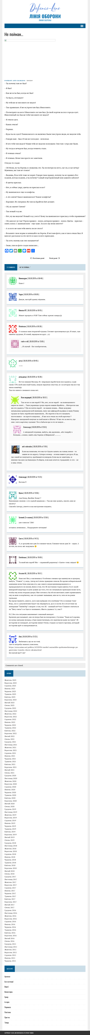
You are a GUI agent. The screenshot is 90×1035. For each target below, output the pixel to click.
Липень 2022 (9, 722)
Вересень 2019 (10, 817)
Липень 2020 (9, 789)
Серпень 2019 (10, 820)
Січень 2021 (9, 773)
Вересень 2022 (10, 716)
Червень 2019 (10, 826)
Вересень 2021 (10, 750)
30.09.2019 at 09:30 (34, 326)
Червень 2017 (10, 893)
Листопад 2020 (10, 778)
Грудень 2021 (10, 742)
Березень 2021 (10, 767)
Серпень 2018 (10, 854)
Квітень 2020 (9, 798)
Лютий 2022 (9, 736)
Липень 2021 (9, 756)
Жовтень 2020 (10, 781)
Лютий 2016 (9, 938)
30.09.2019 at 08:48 (35, 278)
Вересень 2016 (10, 919)
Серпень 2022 (10, 719)
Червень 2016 (10, 927)
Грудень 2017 (10, 876)
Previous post (38, 258)
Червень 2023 (10, 691)
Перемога (7, 1007)
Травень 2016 (10, 930)
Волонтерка (8, 992)
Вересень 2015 (10, 952)
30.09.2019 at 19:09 (34, 557)
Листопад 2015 (10, 947)
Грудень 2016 (10, 910)
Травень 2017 (10, 896)
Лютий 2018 (9, 871)
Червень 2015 (10, 961)
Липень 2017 (9, 890)
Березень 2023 (10, 700)
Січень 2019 (9, 840)
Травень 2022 (10, 728)
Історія (6, 1002)
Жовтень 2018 (10, 848)
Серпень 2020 (10, 787)
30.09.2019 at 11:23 (34, 477)
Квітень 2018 (9, 865)
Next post (53, 258)
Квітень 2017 (9, 899)
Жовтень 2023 (10, 680)
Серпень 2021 (10, 753)
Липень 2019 (9, 823)
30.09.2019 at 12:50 (41, 517)
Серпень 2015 (10, 955)
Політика (7, 1012)
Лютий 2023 (9, 702)
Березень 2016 (10, 935)
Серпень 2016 (10, 921)
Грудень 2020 (10, 775)
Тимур (6, 1022)
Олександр (27, 427)
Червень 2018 (10, 860)
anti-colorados (19, 80)
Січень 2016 (9, 941)
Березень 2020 (10, 801)
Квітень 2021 (9, 764)
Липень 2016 (9, 924)
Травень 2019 (10, 829)
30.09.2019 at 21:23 (30, 636)
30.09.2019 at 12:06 (31, 493)
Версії (6, 986)
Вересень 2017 (10, 885)
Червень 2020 (10, 792)
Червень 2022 (10, 725)
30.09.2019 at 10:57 (39, 397)
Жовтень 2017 (10, 882)
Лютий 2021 (9, 770)
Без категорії (8, 981)
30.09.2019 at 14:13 (31, 538)
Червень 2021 (10, 759)
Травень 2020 (10, 795)
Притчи (7, 1017)
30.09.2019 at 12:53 (39, 427)
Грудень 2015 (10, 944)
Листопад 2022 (10, 711)
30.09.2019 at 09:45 (30, 360)
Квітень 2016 (9, 933)
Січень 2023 (9, 705)
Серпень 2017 (10, 888)
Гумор (6, 997)
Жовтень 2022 (10, 714)
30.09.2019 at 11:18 (40, 446)
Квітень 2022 (9, 730)
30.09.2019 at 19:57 (34, 573)
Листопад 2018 (10, 845)
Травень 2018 (10, 862)
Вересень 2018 (10, 851)
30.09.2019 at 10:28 (34, 377)
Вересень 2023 (10, 683)
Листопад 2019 (10, 812)
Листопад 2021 (10, 744)
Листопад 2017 (10, 879)
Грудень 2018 (10, 843)
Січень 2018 (9, 874)
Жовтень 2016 (10, 916)
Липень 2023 (9, 688)
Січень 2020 (9, 806)
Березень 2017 (10, 902)
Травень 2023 (10, 694)
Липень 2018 (9, 857)
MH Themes (30, 1033)
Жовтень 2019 (10, 815)
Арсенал (7, 976)
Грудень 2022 (10, 708)
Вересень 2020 (10, 784)
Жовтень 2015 (10, 949)
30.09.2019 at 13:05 (36, 341)
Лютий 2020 (9, 803)
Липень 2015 (9, 958)
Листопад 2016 (10, 913)
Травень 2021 (10, 761)
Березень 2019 (10, 834)
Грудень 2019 (10, 809)
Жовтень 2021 (10, 747)
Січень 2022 (9, 739)
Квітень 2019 (9, 831)
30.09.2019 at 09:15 (34, 310)
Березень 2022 (10, 733)
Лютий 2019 (9, 837)
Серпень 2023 (10, 685)
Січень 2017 (9, 907)
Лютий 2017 (9, 905)
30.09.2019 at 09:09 (31, 294)
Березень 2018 (10, 868)
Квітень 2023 (9, 697)
